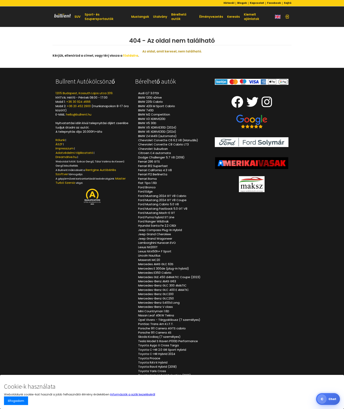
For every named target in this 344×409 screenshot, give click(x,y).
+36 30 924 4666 (78, 102)
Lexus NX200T (148, 247)
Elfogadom (16, 401)
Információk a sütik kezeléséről (132, 394)
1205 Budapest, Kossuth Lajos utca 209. (84, 93)
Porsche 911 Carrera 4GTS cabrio (162, 328)
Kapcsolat (257, 3)
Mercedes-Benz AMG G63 (157, 281)
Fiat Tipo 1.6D (147, 183)
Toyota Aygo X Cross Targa (158, 345)
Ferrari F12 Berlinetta (152, 174)
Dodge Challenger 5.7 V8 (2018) (161, 157)
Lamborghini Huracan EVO (157, 243)
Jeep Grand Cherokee (154, 234)
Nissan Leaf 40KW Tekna (156, 315)
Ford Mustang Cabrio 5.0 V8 (158, 204)
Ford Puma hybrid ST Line (156, 217)
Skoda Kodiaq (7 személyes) (159, 337)
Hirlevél (229, 3)
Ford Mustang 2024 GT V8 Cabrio (162, 196)
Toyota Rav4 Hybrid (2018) (157, 367)
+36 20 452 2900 (79, 106)
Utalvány (160, 17)
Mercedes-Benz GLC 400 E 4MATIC (163, 290)
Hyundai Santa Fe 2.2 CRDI (157, 225)
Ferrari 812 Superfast (153, 166)
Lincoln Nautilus (149, 255)
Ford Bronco (147, 187)
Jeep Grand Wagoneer (155, 238)
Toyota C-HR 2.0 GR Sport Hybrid (162, 350)
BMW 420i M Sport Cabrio (156, 106)
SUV (77, 17)
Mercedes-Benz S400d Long (159, 302)
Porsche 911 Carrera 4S (154, 332)
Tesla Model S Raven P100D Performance (168, 341)
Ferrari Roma (147, 179)
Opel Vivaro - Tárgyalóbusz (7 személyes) (169, 320)
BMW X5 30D (147, 123)
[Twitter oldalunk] (252, 105)
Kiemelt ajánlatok (251, 16)
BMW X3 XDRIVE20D (151, 119)
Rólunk (60, 140)
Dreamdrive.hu (66, 157)
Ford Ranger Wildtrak (153, 221)
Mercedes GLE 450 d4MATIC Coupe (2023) (169, 277)
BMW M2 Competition (154, 114)
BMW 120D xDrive (150, 97)
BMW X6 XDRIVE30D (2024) (157, 131)
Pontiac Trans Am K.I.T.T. (155, 324)
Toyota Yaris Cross (152, 371)
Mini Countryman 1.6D (153, 311)
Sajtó (287, 3)
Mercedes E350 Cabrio (154, 273)
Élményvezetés (211, 17)
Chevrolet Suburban (153, 149)
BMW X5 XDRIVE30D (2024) (157, 127)
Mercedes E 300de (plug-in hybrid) (163, 268)
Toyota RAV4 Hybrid (152, 362)
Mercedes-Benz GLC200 (156, 294)
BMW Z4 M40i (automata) (157, 136)
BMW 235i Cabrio (150, 102)
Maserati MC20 (149, 260)
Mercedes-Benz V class (155, 307)
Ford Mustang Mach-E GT (156, 213)
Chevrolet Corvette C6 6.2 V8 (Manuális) (168, 140)
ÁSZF (59, 144)
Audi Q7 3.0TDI (148, 93)
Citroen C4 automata (154, 153)
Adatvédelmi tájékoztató (74, 153)
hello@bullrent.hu (78, 114)
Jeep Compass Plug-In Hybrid (160, 230)
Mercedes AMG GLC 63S (155, 264)
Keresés (233, 17)
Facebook (274, 3)
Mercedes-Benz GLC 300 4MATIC (162, 285)
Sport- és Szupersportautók (99, 16)
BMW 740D (146, 110)
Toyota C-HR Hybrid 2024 (156, 354)
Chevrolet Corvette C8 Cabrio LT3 (163, 144)
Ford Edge (145, 191)
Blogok (242, 3)
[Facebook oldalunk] (237, 105)
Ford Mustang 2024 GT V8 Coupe (162, 200)
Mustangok (140, 17)
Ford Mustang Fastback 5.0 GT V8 (162, 208)
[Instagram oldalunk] (266, 105)
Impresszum (65, 148)
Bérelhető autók (178, 16)
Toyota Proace (149, 358)
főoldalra (130, 55)
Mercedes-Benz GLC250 (156, 298)
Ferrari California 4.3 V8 (155, 170)
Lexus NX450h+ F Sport (154, 251)
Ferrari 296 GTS (149, 161)
